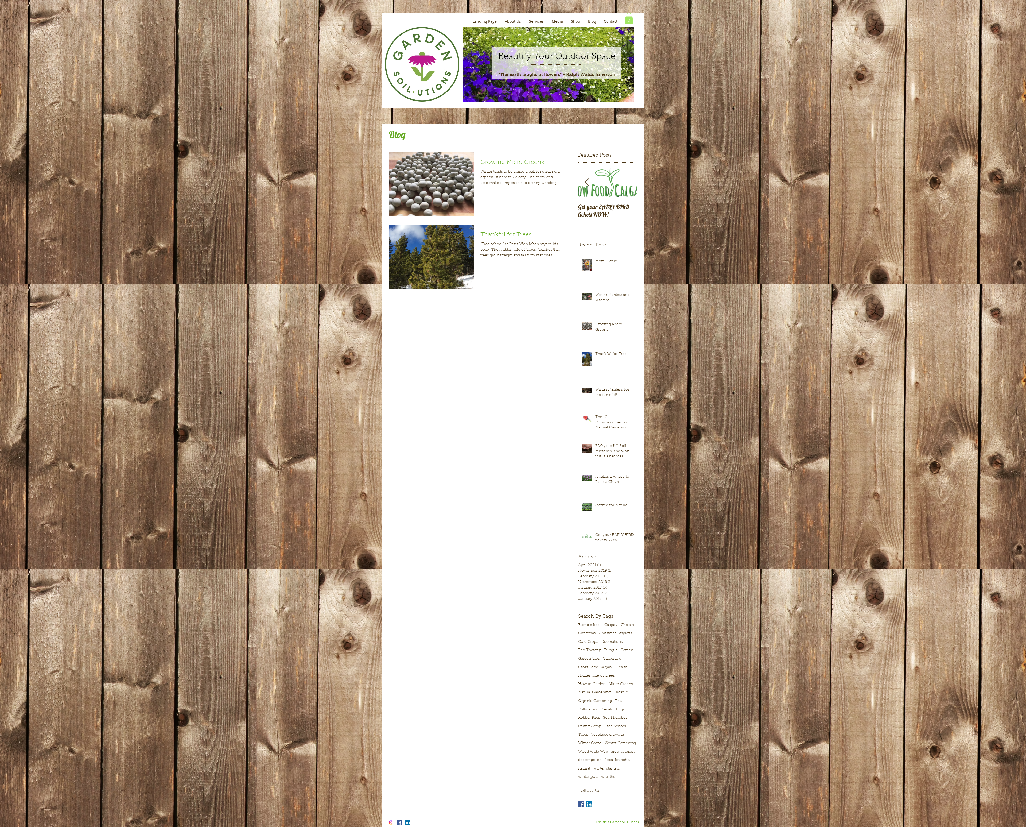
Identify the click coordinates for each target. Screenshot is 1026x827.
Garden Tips (589, 659)
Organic (621, 692)
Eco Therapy (589, 650)
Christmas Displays (615, 633)
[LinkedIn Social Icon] (589, 804)
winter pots (588, 777)
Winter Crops (589, 743)
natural (584, 769)
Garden (626, 650)
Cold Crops (588, 642)
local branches (618, 760)
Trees (583, 735)
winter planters (606, 769)
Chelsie (627, 625)
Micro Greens (621, 684)
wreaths (608, 777)
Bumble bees (589, 625)
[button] (629, 18)
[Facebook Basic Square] (581, 804)
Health (621, 667)
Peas (619, 701)
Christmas (587, 633)
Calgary (610, 625)
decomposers (590, 760)
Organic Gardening (595, 701)
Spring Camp (589, 726)
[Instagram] (391, 822)
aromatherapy (623, 752)
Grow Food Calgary (595, 667)
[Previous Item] (586, 183)
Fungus (610, 650)
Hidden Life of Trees (596, 676)
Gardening (612, 659)
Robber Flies (589, 718)
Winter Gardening (620, 743)
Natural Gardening (594, 692)
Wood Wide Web (593, 752)
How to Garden (591, 684)
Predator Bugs (612, 710)
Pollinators (587, 710)
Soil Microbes (615, 718)
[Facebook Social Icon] (399, 822)
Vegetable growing (607, 735)
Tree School (615, 726)
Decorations (612, 642)
